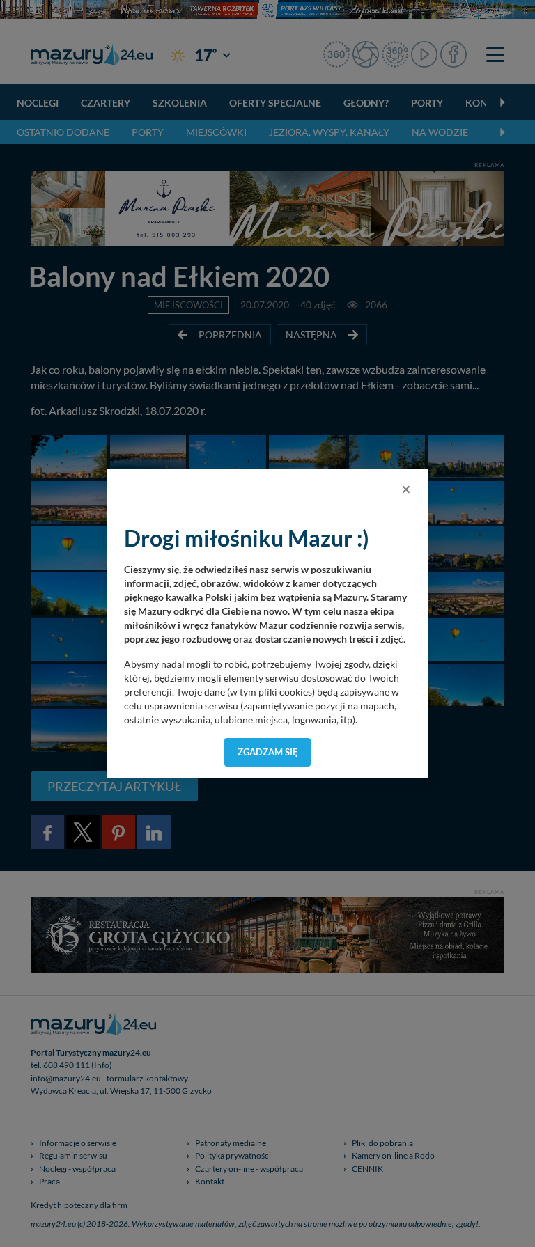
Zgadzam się (268, 752)
